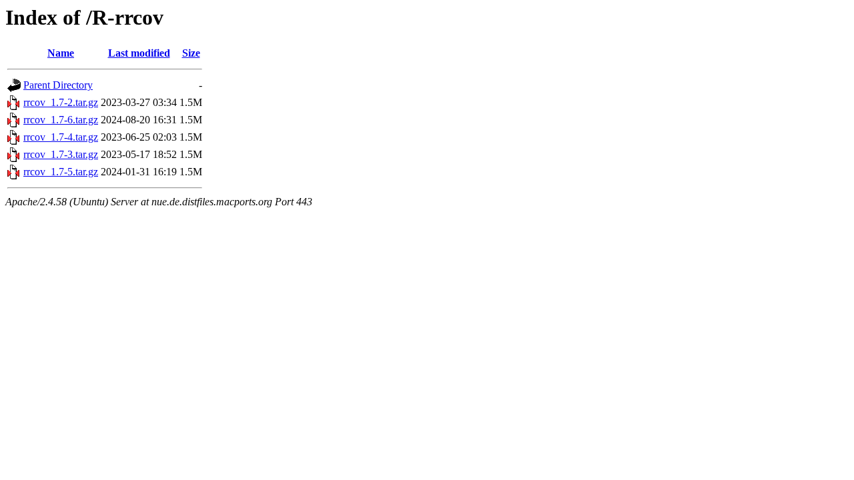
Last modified (139, 53)
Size (191, 53)
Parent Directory (58, 85)
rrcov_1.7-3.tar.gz (60, 154)
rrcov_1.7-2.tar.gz (60, 102)
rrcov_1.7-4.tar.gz (60, 137)
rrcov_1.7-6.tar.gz (60, 119)
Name (60, 53)
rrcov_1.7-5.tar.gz (60, 171)
